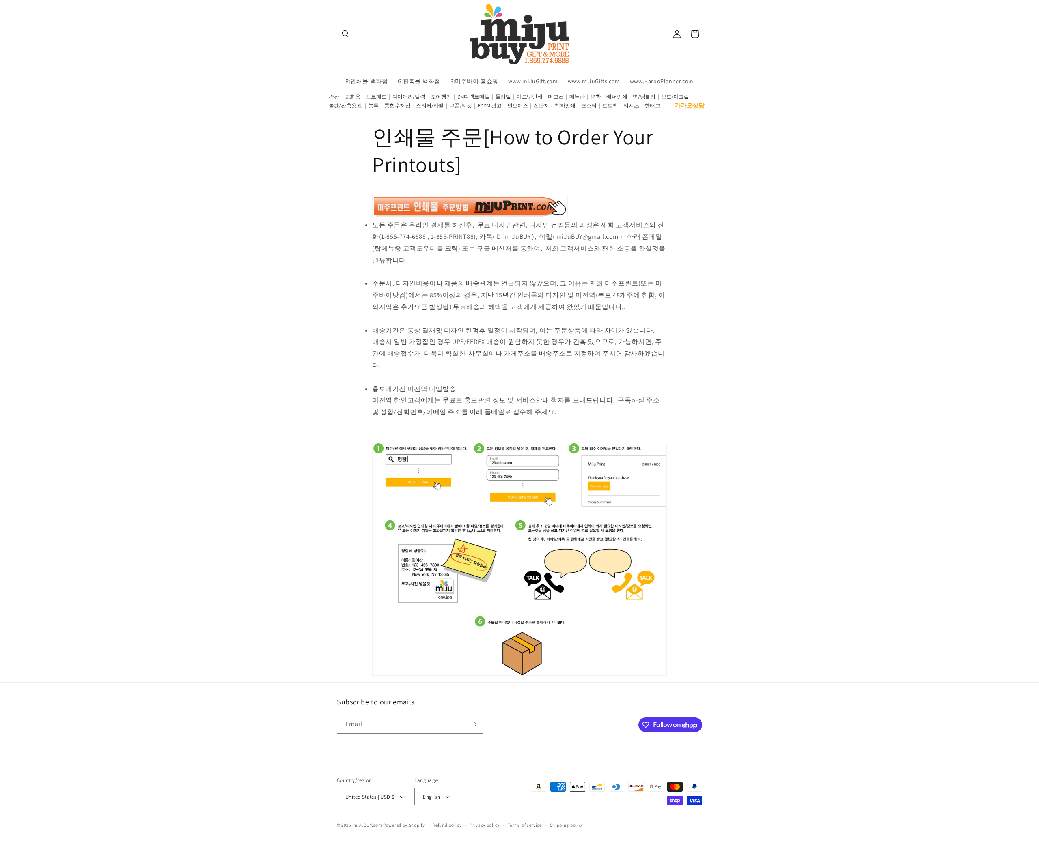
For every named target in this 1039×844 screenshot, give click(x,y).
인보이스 (517, 105)
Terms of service (525, 825)
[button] (346, 34)
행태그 (652, 105)
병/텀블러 (644, 96)
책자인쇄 (565, 105)
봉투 (374, 105)
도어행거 (441, 96)
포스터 (589, 105)
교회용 (352, 96)
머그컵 (555, 96)
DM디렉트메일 (473, 96)
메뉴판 (577, 96)
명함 (596, 96)
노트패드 (376, 96)
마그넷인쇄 (530, 96)
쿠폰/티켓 (460, 105)
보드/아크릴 (675, 96)
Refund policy (447, 825)
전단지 (541, 105)
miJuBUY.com (368, 825)
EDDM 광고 (490, 105)
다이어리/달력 (408, 96)
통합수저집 (397, 105)
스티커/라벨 (430, 105)
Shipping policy (567, 825)
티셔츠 (631, 105)
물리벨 (503, 96)
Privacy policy (485, 825)
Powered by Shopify (404, 825)
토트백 (610, 105)
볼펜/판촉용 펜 (346, 105)
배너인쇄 (616, 96)
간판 (334, 96)
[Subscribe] (474, 724)
